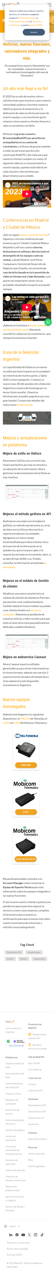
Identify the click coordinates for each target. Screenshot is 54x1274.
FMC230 (25, 718)
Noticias (23, 959)
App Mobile (34, 1063)
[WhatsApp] (48, 322)
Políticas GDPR (14, 1254)
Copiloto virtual (13, 1093)
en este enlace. (25, 404)
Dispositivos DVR (37, 1111)
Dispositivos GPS (14, 952)
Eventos (10, 959)
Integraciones (39, 959)
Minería (32, 1084)
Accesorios (33, 1124)
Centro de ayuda (36, 1153)
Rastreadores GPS (37, 1105)
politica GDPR (35, 25)
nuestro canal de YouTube (34, 234)
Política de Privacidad (19, 21)
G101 (6, 722)
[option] (27, 981)
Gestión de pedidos (15, 1130)
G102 (17, 722)
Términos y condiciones (18, 1242)
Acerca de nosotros (37, 1138)
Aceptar (33, 32)
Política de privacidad (17, 1248)
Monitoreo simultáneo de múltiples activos (13, 1150)
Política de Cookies (26, 18)
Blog (30, 1159)
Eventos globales (36, 1166)
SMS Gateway (35, 1069)
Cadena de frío (35, 1090)
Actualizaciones (34, 952)
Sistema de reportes (15, 1170)
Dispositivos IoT (36, 1117)
